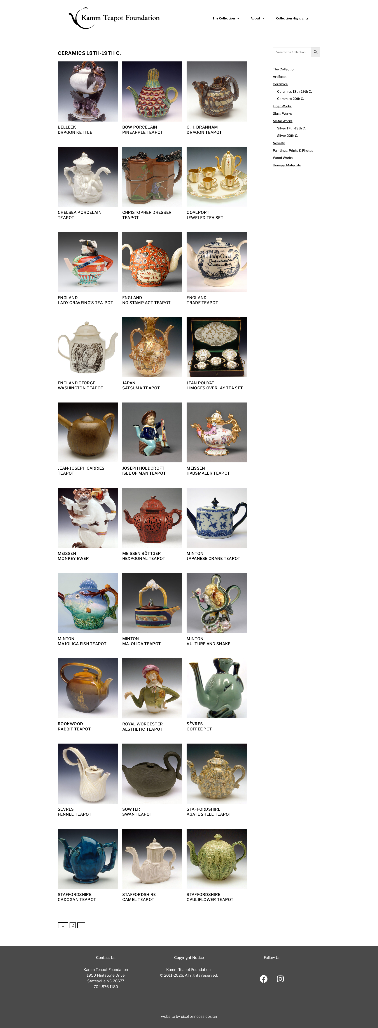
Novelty (279, 143)
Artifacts (280, 77)
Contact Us (106, 957)
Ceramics (280, 84)
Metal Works (282, 121)
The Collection (223, 18)
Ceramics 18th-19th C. (294, 92)
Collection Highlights (292, 18)
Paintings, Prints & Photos (293, 151)
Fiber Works (282, 106)
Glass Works (282, 114)
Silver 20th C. (287, 136)
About (255, 18)
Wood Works (283, 158)
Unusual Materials (287, 165)
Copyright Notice (189, 957)
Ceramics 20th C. (290, 99)
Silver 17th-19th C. (291, 128)
